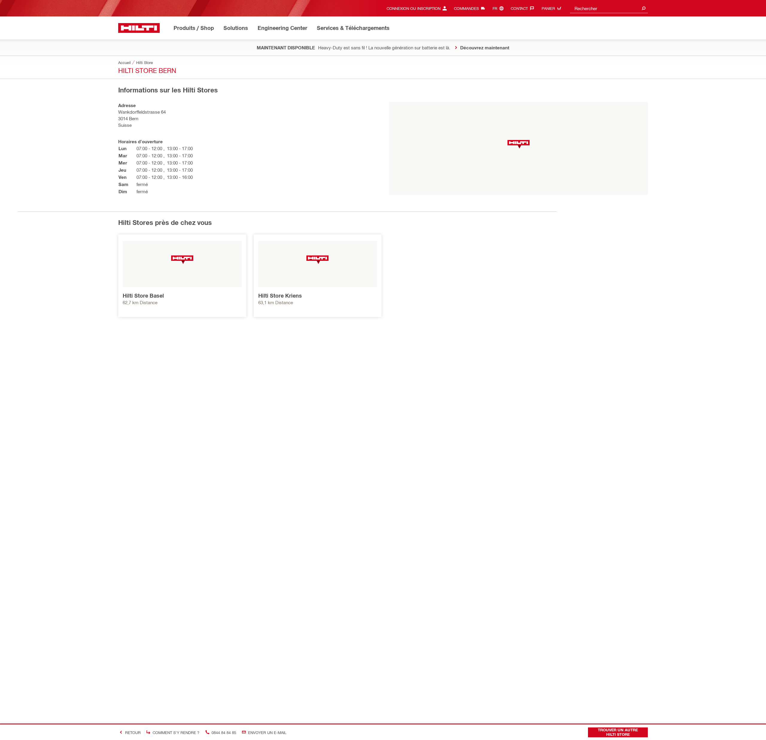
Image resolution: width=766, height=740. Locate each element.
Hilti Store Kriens (280, 295)
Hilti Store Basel (143, 295)
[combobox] (609, 8)
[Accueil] (139, 28)
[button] (518, 144)
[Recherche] (643, 8)
